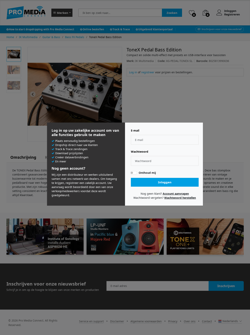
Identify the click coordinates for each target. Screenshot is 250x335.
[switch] (133, 173)
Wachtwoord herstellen (180, 198)
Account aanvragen (176, 193)
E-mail (135, 130)
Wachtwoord (139, 151)
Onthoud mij (147, 173)
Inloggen (164, 182)
